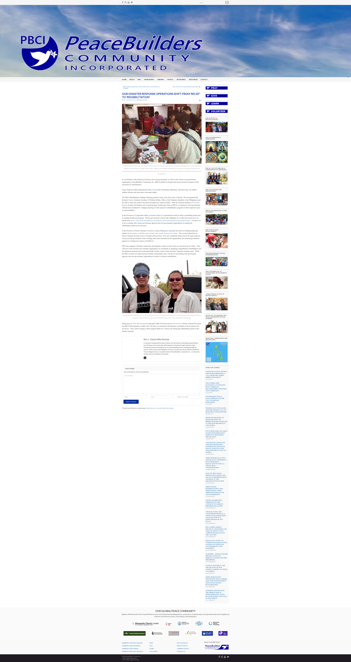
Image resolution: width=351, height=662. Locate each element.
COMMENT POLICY (183, 648)
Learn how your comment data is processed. (159, 408)
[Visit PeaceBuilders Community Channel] (129, 2)
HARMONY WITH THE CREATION (132, 651)
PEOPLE (170, 79)
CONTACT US (181, 651)
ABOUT (132, 79)
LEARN (151, 648)
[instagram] (125, 2)
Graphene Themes (134, 659)
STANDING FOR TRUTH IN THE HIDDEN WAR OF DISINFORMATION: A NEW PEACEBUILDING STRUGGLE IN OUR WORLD (216, 594)
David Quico (177, 324)
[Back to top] (347, 658)
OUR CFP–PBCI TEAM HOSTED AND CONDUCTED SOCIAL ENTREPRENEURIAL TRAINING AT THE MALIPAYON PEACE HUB (216, 477)
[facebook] (122, 2)
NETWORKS (181, 79)
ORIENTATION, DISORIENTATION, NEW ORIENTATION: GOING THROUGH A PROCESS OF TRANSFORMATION (215, 490)
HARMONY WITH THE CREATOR (132, 643)
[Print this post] (200, 100)
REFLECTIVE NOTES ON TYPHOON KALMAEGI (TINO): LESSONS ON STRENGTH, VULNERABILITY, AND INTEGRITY (216, 544)
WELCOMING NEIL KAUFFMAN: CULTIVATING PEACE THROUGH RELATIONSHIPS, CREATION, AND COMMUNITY (216, 387)
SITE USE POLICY (182, 643)
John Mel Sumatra (139, 324)
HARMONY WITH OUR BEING (131, 646)
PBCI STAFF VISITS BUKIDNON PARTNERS (185, 87)
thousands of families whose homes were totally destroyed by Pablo (153, 233)
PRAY (151, 643)
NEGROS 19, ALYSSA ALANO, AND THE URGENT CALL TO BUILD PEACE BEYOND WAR (216, 410)
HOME (124, 79)
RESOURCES (193, 79)
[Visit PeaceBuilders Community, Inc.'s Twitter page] (132, 2)
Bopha (154, 190)
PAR (139, 79)
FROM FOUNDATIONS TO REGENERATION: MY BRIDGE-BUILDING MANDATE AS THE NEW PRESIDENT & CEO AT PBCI (217, 421)
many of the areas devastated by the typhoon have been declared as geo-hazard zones (160, 220)
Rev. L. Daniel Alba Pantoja (129, 100)
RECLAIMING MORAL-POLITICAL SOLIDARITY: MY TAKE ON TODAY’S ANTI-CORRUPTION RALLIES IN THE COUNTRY (216, 531)
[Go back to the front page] (175, 41)
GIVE (151, 646)
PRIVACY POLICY (182, 646)
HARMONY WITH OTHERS (130, 648)
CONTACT (204, 79)
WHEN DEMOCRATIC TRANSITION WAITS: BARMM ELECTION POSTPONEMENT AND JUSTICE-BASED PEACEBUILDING (216, 581)
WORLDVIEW (149, 79)
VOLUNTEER (153, 651)
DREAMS (160, 79)
